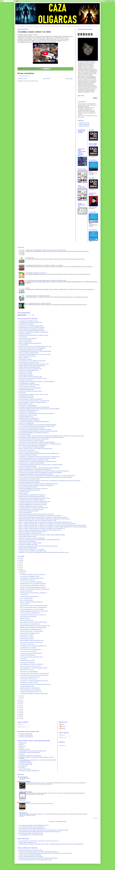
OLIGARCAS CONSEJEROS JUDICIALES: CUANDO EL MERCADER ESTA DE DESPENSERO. (39, 467)
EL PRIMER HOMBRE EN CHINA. (26, 416)
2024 (20, 562)
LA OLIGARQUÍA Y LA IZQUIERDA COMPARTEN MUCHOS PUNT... (34, 680)
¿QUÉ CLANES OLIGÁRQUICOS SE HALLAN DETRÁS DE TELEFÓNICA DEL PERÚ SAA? (38, 546)
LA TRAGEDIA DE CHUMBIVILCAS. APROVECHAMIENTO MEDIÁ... (34, 693)
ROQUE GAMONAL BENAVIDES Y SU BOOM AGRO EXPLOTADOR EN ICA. (35, 469)
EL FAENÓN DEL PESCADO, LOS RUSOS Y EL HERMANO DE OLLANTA (34, 501)
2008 (20, 714)
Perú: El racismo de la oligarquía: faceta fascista (29, 452)
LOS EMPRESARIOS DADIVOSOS (26, 396)
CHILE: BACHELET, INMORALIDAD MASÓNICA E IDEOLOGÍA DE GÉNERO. (35, 429)
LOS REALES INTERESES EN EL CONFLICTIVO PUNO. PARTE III (33, 503)
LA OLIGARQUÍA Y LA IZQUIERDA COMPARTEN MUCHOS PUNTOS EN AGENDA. (36, 413)
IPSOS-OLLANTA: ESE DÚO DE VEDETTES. (28, 487)
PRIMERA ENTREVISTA (84, 123)
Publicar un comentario (24, 75)
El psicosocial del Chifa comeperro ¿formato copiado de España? (33, 378)
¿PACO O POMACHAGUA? (24, 778)
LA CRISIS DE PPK (23, 336)
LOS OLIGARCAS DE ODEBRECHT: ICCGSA (28, 321)
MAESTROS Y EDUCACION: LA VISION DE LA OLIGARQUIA (32, 538)
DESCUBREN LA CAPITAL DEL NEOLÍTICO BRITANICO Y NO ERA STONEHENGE (36, 381)
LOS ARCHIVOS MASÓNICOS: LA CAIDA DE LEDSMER (31, 349)
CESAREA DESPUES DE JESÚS (26, 375)
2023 (20, 564)
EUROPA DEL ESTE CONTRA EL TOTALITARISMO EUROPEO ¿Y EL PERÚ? (35, 346)
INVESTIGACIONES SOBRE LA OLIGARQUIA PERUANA (31, 833)
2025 (20, 560)
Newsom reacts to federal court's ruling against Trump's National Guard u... (40, 803)
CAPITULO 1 (21, 747)
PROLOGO (21, 744)
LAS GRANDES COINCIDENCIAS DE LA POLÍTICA (36, 782)
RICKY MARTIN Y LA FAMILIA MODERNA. (28, 405)
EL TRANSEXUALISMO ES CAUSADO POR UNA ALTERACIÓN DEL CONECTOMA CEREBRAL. (39, 408)
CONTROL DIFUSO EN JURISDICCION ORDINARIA (30, 855)
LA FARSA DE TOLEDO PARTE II (26, 735)
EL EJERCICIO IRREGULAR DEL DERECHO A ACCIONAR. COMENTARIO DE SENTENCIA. (38, 851)
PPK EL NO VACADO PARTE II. (25, 341)
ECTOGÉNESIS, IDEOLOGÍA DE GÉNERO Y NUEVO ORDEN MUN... (34, 673)
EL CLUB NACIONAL (29, 257)
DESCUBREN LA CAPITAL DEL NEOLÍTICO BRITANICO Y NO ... (33, 646)
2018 (20, 569)
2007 (20, 716)
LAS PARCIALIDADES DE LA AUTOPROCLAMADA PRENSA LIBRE (33, 507)
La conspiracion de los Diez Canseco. (27, 450)
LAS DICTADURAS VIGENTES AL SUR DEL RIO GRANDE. (31, 440)
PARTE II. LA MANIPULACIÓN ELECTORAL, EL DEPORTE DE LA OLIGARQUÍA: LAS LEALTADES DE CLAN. (42, 528)
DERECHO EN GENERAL (24, 781)
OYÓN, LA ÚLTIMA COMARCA (25, 512)
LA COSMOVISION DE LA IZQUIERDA (27, 383)
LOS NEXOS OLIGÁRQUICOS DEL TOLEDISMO (29, 482)
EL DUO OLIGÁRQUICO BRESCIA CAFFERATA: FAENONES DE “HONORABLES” (36, 485)
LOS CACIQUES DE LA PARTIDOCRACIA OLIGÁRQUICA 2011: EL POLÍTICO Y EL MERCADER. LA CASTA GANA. (43, 517)
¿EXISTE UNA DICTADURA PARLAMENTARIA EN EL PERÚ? (32, 330)
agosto (21, 573)
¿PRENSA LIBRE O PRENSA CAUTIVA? (27, 536)
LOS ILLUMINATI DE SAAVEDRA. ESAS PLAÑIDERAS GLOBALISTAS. (34, 432)
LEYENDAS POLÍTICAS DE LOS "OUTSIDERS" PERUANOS (32, 327)
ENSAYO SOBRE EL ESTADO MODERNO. (28, 547)
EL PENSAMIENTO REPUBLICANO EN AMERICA (29, 752)
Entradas (21, 724)
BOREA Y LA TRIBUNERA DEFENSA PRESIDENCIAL (30, 343)
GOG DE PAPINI (22, 392)
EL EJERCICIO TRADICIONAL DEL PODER (28, 544)
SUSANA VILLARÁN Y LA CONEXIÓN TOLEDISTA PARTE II (31, 463)
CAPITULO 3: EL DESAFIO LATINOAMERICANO (29, 770)
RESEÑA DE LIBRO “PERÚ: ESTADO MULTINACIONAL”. (31, 850)
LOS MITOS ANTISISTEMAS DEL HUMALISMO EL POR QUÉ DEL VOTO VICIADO (36, 514)
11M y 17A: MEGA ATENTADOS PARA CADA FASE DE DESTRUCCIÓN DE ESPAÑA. (37, 426)
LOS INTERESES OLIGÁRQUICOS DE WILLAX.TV (36, 273)
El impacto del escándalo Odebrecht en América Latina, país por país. (33, 394)
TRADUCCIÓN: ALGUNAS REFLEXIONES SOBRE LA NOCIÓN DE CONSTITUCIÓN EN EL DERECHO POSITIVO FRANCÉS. (45, 853)
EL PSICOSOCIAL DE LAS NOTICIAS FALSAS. (29, 362)
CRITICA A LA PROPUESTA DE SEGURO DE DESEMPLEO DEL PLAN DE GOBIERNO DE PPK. (39, 453)
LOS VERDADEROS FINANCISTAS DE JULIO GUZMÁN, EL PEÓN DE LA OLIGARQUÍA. (44, 265)
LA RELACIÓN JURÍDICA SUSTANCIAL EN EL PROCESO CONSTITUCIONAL (35, 859)
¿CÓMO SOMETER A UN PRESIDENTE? (27, 541)
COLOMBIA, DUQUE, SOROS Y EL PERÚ (28, 415)
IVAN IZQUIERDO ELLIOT (24, 802)
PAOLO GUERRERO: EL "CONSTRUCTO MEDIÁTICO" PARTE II (32, 402)
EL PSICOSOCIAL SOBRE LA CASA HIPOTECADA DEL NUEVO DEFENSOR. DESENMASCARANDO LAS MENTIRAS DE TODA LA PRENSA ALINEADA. (51, 436)
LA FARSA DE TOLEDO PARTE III (26, 736)
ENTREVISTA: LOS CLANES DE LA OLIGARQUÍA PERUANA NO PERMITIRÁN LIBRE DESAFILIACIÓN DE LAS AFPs (44, 552)
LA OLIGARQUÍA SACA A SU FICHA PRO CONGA (29, 479)
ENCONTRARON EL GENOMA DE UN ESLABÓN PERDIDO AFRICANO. (35, 684)
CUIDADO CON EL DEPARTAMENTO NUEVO (28, 511)
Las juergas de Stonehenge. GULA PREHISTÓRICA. (30, 388)
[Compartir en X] (46, 69)
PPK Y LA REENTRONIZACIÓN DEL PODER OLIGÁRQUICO (32, 447)
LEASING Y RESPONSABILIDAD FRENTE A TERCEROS (31, 856)
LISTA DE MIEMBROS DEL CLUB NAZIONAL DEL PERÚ (31, 834)
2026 (20, 558)
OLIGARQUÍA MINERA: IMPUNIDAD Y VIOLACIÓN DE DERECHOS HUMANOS (36, 474)
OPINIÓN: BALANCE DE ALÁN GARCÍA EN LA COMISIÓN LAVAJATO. (33, 335)
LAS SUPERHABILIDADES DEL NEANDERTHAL (29, 420)
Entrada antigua (69, 78)
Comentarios (22, 727)
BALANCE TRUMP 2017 (24, 357)
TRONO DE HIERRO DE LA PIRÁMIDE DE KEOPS (29, 367)
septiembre (22, 571)
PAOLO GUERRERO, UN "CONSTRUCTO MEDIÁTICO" (30, 399)
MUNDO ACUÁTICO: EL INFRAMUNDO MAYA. (29, 370)
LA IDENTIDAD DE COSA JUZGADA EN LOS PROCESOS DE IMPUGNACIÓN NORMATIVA (38, 858)
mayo (21, 697)
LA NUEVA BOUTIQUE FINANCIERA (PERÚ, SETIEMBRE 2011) (32, 495)
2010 (20, 712)
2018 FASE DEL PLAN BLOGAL (25, 359)
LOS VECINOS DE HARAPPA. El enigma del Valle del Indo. (32, 574)
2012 (20, 709)
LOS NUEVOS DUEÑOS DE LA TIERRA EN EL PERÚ (30, 533)
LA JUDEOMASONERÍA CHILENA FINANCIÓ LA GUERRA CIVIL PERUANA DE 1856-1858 (38, 431)
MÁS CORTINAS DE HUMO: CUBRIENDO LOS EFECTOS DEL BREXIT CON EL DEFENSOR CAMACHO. (41, 437)
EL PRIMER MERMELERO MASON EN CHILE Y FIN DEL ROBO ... (34, 611)
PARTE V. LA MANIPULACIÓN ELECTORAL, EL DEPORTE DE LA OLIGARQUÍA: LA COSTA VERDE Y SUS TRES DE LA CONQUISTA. (47, 523)
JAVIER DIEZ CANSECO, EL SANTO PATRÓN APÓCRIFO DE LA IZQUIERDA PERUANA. (38, 461)
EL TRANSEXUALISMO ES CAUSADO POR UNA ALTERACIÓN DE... (34, 675)
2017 (20, 700)
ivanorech (63, 726)
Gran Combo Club (23, 812)
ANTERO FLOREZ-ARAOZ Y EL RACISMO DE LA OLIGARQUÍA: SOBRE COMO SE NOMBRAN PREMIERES (42, 534)
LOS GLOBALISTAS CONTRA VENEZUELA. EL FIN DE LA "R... (33, 614)
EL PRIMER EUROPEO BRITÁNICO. (26, 389)
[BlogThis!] (45, 69)
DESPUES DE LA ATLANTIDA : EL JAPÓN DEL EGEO (30, 368)
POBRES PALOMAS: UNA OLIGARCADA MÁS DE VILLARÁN (32, 496)
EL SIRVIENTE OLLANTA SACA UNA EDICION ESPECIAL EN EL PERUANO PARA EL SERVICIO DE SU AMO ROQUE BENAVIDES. (47, 475)
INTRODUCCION (22, 746)
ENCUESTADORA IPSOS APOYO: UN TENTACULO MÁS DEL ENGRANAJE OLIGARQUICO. (38, 483)
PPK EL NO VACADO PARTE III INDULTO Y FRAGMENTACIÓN (32, 348)
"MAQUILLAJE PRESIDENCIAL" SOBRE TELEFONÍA (30, 542)
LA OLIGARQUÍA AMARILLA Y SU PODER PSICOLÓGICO (31, 509)
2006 (20, 718)
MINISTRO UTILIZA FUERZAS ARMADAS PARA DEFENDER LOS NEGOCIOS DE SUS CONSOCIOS (40, 515)
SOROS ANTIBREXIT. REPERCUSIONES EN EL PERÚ (30, 376)
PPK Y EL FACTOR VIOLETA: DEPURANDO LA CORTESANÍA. (32, 445)
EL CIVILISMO (22, 767)
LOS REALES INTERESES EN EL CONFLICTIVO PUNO (31, 506)
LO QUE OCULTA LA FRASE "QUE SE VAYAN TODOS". (30, 391)
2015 (20, 703)
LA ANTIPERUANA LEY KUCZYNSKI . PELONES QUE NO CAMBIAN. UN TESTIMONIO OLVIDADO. (40, 444)
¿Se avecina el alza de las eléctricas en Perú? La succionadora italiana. (34, 400)
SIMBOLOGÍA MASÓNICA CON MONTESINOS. (29, 418)
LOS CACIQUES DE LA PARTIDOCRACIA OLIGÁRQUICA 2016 (32, 828)
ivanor (62, 724)
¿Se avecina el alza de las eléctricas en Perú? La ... (31, 666)
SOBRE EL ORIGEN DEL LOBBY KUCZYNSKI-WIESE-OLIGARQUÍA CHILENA (35, 448)
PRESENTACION (22, 743)
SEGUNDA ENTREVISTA (84, 124)
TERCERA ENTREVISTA (84, 126)
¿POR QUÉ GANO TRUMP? (25, 434)
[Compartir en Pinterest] (49, 69)
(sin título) (27, 288)
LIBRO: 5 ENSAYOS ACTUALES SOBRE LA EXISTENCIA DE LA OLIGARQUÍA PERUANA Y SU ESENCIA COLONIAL (43, 830)
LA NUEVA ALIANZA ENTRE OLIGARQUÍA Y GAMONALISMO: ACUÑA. (34, 459)
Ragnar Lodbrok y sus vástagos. (25, 373)
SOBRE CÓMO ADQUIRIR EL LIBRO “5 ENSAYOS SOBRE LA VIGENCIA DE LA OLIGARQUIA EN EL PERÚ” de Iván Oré (44, 519)
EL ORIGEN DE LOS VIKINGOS (25, 372)
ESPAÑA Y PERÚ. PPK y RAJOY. (26, 404)
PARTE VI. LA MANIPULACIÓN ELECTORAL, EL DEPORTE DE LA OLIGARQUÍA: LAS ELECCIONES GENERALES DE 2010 (45, 522)
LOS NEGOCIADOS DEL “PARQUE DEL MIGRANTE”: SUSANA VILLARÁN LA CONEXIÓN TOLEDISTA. (41, 464)
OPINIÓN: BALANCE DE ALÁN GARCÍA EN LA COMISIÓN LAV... (33, 592)
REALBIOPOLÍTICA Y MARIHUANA (26, 324)
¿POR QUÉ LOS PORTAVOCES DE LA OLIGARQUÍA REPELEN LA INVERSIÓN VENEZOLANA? (39, 539)
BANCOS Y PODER (23, 493)
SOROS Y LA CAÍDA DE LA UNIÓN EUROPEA (28, 352)
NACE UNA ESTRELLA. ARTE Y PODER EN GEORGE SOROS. (32, 360)
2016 (20, 701)
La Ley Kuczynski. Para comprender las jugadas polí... (31, 581)
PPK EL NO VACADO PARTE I (25, 340)
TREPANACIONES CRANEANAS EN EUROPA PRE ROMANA (32, 365)
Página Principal (46, 78)
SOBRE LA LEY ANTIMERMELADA (26, 423)
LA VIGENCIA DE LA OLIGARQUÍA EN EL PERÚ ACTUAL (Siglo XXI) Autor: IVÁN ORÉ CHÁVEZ (45, 250)
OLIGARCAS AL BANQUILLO (25, 333)
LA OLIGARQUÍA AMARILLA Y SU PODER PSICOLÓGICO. (37, 295)
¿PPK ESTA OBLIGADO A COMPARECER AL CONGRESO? (31, 329)
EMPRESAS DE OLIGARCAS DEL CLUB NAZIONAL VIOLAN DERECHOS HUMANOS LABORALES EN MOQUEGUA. (44, 471)
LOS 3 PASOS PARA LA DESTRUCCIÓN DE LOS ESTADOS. (32, 428)
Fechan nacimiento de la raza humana (27, 386)
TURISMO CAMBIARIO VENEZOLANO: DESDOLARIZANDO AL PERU (34, 364)
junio (21, 695)
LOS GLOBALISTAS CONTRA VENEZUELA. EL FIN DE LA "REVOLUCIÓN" (35, 354)
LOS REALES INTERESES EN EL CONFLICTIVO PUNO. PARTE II (33, 504)
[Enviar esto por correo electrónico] (44, 69)
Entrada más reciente (22, 78)
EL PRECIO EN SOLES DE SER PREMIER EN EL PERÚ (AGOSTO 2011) (34, 498)
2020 (20, 567)
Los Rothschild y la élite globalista (26, 397)
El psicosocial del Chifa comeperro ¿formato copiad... (31, 642)
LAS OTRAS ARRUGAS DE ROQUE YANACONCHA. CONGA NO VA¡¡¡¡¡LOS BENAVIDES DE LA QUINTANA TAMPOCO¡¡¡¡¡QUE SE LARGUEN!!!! (49, 480)
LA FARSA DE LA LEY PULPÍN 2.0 (26, 380)
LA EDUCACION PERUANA (25, 769)
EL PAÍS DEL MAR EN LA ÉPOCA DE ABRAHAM (29, 384)
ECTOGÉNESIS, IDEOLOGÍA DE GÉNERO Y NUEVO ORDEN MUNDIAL (34, 407)
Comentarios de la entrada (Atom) (31, 81)
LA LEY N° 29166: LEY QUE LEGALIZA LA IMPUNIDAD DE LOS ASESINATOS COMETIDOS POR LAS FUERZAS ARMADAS (45, 477)
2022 (20, 565)
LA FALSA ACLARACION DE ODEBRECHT (28, 338)
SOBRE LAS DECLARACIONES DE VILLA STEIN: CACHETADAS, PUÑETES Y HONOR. (37, 520)
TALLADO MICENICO (23, 344)
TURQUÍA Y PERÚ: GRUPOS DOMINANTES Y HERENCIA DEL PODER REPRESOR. (37, 442)
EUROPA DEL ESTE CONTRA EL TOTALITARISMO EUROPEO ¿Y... (34, 605)
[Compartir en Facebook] (48, 69)
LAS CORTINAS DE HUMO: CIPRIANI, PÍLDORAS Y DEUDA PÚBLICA (34, 439)
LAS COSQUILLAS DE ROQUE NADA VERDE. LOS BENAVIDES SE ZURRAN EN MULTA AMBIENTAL (40, 472)
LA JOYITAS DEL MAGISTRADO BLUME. (27, 466)
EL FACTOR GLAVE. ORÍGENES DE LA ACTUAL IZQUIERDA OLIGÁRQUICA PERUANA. (37, 424)
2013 (20, 707)
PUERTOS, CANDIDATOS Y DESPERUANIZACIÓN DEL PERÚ (32, 531)
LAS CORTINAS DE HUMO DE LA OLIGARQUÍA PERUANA (31, 499)
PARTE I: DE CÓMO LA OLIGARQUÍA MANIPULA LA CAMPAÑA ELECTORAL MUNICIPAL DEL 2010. (40, 530)
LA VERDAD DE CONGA (24, 491)
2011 (20, 711)
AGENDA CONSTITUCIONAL (25, 792)
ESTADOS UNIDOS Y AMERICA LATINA (27, 842)
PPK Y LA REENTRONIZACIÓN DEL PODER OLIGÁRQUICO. (38, 303)
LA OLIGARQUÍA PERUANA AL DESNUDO (28, 455)
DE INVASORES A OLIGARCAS (25, 762)
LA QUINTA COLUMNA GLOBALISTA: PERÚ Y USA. (31, 691)
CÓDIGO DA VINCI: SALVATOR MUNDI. (27, 412)
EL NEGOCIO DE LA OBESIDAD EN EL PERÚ (28, 410)
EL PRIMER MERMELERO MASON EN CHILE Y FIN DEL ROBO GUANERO (35, 351)
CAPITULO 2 (21, 754)
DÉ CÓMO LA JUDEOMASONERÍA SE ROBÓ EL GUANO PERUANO (33, 332)
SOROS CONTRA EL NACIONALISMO (27, 356)
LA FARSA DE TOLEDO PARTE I (25, 733)
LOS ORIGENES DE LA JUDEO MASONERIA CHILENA (30, 322)
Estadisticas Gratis (62, 745)
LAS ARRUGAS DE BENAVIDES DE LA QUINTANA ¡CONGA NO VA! (33, 488)
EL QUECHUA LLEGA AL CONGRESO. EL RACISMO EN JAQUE (32, 550)
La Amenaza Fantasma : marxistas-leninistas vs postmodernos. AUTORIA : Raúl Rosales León (39, 840)
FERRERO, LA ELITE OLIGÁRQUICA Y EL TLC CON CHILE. (31, 549)
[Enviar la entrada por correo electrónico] (41, 68)
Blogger (64, 821)
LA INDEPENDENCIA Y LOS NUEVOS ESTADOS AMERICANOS (32, 751)
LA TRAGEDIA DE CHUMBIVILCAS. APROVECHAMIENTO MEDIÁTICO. (34, 421)
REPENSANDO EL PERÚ (24, 749)
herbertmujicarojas (23, 777)
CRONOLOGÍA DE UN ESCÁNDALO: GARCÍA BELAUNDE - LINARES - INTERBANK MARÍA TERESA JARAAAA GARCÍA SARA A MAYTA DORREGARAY (51, 844)
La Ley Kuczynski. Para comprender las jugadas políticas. (31, 325)
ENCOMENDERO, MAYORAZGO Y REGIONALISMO (30, 755)
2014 (20, 705)
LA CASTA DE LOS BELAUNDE (25, 764)
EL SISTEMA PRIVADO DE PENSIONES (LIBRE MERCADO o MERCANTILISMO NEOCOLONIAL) (46, 280)
